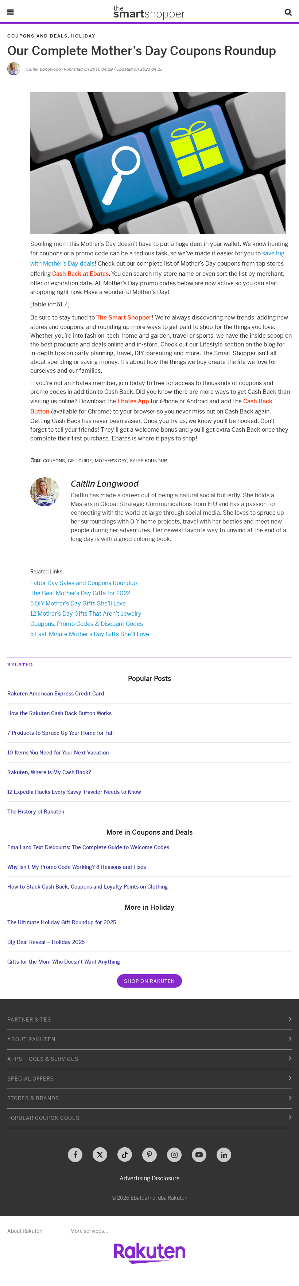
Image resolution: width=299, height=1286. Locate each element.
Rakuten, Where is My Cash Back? (49, 772)
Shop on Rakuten (149, 981)
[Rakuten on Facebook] (75, 1155)
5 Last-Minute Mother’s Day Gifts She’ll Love (89, 634)
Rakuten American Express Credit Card (55, 693)
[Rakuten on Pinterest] (149, 1155)
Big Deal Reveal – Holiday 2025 (46, 942)
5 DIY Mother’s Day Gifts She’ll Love (78, 603)
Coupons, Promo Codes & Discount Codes (86, 624)
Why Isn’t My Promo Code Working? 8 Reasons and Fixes (76, 867)
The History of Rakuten (35, 811)
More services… (89, 1231)
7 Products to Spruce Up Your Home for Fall (60, 733)
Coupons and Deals (37, 36)
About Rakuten (24, 1231)
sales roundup (148, 461)
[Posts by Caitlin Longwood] (13, 68)
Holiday (83, 36)
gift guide (80, 461)
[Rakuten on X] (100, 1154)
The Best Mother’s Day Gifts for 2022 (80, 593)
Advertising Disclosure (150, 1178)
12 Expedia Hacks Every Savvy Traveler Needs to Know (74, 792)
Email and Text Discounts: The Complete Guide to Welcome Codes (88, 847)
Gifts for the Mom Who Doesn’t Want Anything (63, 961)
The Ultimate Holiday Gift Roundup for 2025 (61, 922)
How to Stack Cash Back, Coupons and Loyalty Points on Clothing (87, 886)
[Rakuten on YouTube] (199, 1155)
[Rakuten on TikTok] (124, 1154)
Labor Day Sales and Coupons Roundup (83, 583)
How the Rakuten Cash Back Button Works (59, 713)
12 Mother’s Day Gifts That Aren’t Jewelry (85, 613)
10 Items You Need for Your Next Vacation (58, 752)
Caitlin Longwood (43, 69)
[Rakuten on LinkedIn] (224, 1155)
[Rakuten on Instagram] (174, 1155)
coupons (54, 461)
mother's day (111, 461)
